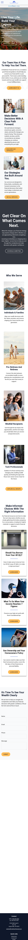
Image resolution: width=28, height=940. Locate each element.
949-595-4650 (15, 919)
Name (3, 716)
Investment (14, 938)
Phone (3, 733)
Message (4, 741)
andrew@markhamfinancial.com (14, 929)
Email (3, 724)
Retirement (14, 936)
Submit (5, 754)
